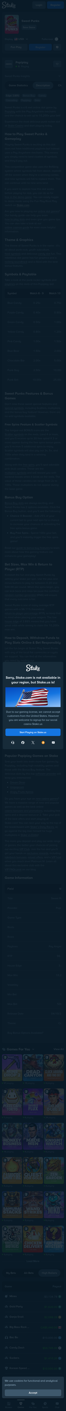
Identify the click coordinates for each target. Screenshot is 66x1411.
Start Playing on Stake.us (33, 732)
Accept (33, 1393)
